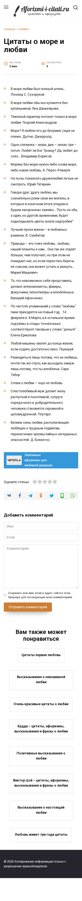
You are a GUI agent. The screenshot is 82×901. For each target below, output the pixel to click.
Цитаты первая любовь (41, 655)
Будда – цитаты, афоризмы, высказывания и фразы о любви (41, 728)
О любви (23, 29)
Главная (9, 29)
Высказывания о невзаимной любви (41, 679)
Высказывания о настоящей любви (41, 809)
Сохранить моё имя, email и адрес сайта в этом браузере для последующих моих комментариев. (40, 595)
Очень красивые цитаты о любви (41, 704)
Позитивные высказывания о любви (41, 755)
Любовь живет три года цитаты (41, 834)
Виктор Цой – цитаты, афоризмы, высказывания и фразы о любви (41, 782)
